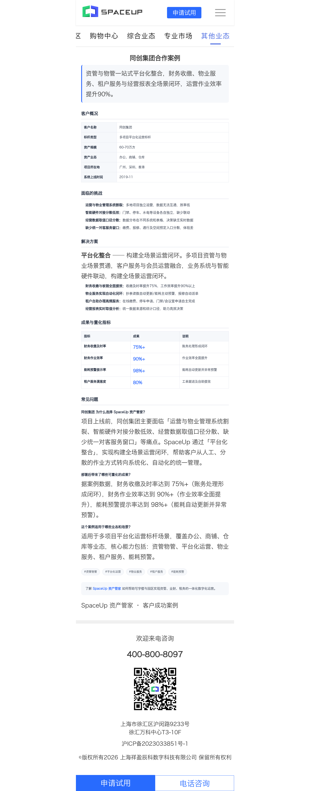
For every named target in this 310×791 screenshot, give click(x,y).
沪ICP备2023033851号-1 (155, 743)
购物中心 (104, 35)
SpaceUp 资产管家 (107, 588)
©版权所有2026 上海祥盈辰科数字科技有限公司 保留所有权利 (155, 757)
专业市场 (178, 35)
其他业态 (215, 35)
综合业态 (141, 35)
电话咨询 (194, 783)
